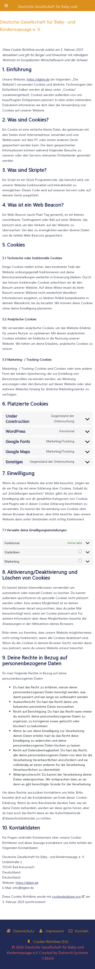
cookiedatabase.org (66, 896)
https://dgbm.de (38, 79)
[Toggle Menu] (6, 5)
